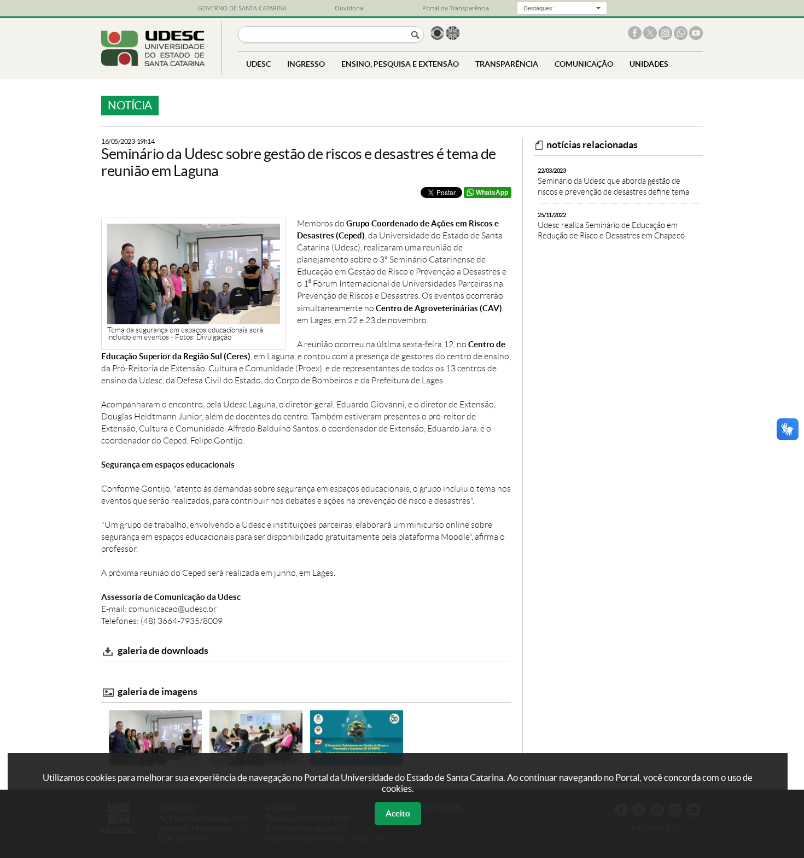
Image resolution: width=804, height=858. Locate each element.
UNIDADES (649, 63)
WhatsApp (492, 192)
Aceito (398, 813)
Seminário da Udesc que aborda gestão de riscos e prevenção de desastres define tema (613, 181)
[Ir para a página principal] (153, 63)
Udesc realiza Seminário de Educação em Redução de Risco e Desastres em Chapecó (611, 226)
